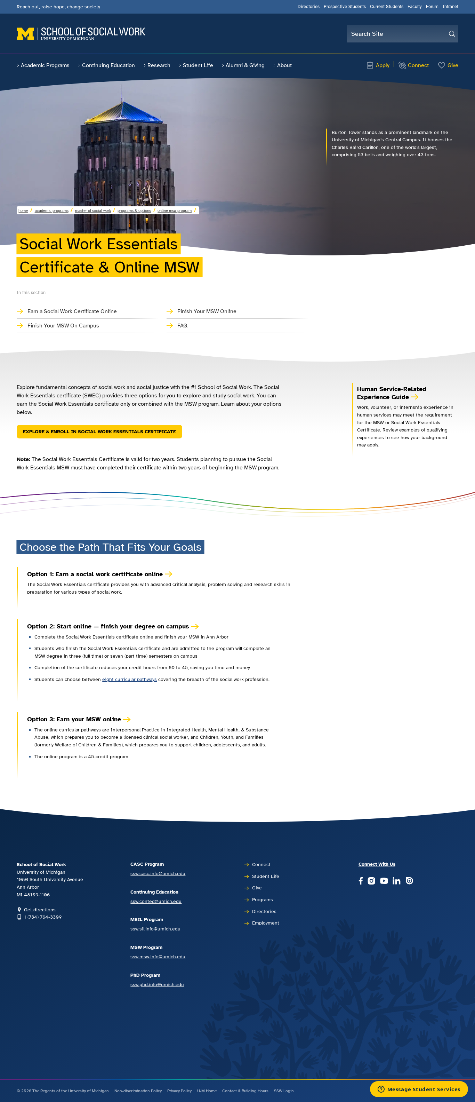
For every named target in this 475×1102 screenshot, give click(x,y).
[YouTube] (384, 881)
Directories (309, 6)
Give (453, 65)
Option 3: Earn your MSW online (74, 719)
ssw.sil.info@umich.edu (155, 929)
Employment (265, 923)
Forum (432, 6)
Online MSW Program (175, 210)
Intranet (450, 6)
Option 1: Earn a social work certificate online (95, 574)
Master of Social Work (93, 210)
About (284, 65)
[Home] (81, 33)
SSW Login (284, 1090)
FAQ (182, 325)
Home (23, 210)
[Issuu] (409, 881)
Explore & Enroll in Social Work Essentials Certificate (99, 431)
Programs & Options (134, 210)
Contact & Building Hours (245, 1090)
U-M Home (207, 1090)
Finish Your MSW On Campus (63, 325)
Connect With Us (377, 864)
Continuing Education (108, 65)
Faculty (415, 6)
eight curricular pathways (129, 679)
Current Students (386, 6)
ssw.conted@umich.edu (156, 901)
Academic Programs (45, 65)
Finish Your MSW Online (206, 311)
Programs (262, 899)
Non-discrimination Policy (138, 1090)
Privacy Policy (179, 1090)
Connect (418, 65)
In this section (31, 292)
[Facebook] (361, 881)
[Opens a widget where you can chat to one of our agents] (419, 1090)
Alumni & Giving (245, 65)
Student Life (198, 65)
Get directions (40, 909)
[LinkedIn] (396, 881)
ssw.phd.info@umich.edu (157, 984)
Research (158, 65)
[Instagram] (371, 881)
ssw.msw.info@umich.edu (157, 956)
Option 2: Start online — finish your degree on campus (108, 626)
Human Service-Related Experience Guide (391, 393)
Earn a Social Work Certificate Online (72, 311)
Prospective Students (345, 6)
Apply (382, 65)
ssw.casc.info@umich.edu (157, 873)
